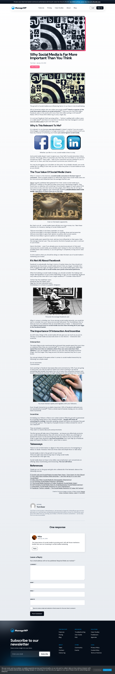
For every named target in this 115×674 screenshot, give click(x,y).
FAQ (76, 637)
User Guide (78, 635)
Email (32, 590)
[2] (80, 112)
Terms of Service (96, 653)
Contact (61, 650)
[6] (65, 226)
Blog (75, 8)
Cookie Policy (95, 650)
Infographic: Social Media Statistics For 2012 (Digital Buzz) (51, 486)
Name (32, 582)
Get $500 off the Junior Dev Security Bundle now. (85, 2)
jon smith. (82, 493)
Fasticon (71, 493)
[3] (61, 111)
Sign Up (100, 8)
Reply (34, 548)
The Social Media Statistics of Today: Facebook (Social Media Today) (54, 483)
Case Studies (59, 8)
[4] (67, 109)
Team (60, 648)
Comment (33, 564)
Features (41, 8)
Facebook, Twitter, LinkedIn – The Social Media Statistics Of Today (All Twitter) (57, 488)
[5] (46, 408)
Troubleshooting (80, 632)
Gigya (32, 183)
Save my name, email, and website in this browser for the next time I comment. (54, 608)
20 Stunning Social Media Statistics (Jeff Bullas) (47, 481)
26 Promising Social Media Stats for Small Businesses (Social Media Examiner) (57, 485)
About (69, 8)
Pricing (49, 8)
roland (75, 493)
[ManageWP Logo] (33, 630)
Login (93, 8)
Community (78, 648)
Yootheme (65, 493)
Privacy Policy (95, 648)
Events (77, 650)
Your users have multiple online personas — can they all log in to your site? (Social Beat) (55, 477)
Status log (62, 653)
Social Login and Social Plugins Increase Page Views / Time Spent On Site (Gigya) (58, 475)
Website (32, 599)
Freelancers (94, 635)
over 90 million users (37, 122)
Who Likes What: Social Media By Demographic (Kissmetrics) (52, 480)
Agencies (94, 637)
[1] (40, 119)
